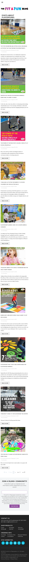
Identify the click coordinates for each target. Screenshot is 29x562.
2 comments (4, 187)
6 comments (4, 320)
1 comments (4, 51)
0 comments (4, 101)
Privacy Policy (13, 559)
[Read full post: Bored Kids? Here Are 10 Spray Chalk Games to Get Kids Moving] (14, 300)
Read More (5, 64)
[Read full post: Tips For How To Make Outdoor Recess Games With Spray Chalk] (14, 439)
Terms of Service (5, 559)
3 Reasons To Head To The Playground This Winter (14, 413)
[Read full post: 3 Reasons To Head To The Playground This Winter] (14, 399)
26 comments (4, 417)
